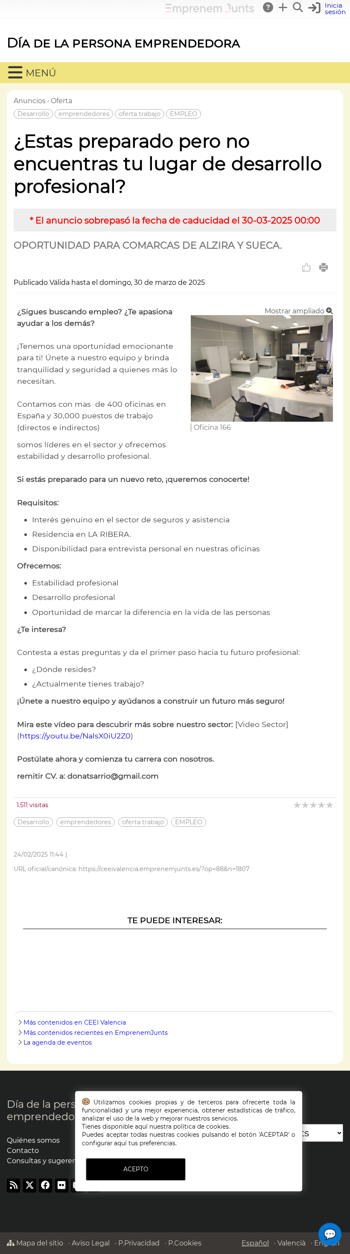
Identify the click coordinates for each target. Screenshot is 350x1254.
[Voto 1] (298, 804)
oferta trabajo (139, 114)
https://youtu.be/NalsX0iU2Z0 (75, 735)
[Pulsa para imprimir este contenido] (323, 267)
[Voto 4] (322, 804)
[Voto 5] (330, 804)
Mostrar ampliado (295, 311)
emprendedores (83, 114)
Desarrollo (33, 114)
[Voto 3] (314, 804)
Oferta (61, 101)
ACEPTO (135, 1169)
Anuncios (30, 101)
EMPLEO (183, 114)
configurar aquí (104, 1143)
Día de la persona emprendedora (123, 42)
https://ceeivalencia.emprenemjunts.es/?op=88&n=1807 (164, 869)
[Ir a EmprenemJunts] (210, 12)
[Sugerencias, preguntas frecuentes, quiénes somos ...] (268, 7)
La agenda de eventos (57, 1042)
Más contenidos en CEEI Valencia (74, 1022)
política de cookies (201, 1126)
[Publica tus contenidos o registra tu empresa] (283, 7)
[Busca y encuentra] (298, 7)
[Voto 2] (306, 804)
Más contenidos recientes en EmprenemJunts (95, 1033)
